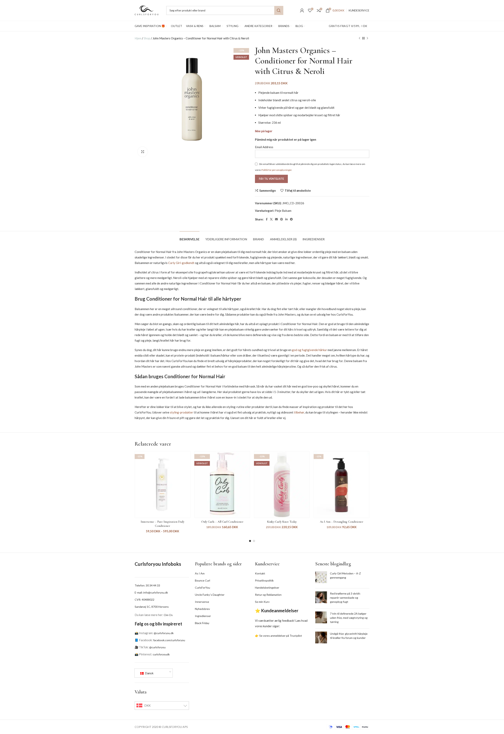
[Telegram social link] (291, 219)
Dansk (149, 673)
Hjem (138, 38)
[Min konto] (302, 10)
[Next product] (367, 38)
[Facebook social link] (267, 219)
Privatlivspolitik (264, 580)
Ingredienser (203, 616)
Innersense (202, 601)
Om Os (168, 615)
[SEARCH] (278, 10)
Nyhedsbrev (202, 608)
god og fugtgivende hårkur (309, 350)
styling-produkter (181, 412)
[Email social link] (276, 219)
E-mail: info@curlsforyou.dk (151, 592)
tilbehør (299, 412)
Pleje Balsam (283, 210)
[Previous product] (359, 38)
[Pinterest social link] (281, 219)
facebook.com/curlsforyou (169, 640)
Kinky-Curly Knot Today (282, 521)
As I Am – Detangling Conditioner (341, 521)
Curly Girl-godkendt (181, 263)
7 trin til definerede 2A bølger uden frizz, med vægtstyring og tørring (349, 617)
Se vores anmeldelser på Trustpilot (280, 635)
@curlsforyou (157, 647)
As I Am (200, 573)
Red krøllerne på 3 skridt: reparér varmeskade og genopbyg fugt (345, 597)
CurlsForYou (202, 587)
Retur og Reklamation (268, 594)
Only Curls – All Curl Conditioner (222, 521)
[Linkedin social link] (286, 219)
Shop (147, 38)
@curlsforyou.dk (164, 633)
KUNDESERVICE (358, 10)
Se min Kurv (262, 601)
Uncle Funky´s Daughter (209, 594)
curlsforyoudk (161, 654)
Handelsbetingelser (267, 587)
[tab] (189, 237)
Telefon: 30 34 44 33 (147, 585)
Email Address (264, 147)
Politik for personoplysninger (276, 169)
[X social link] (271, 219)
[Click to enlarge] (142, 152)
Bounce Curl (202, 580)
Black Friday (202, 623)
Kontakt (260, 573)
